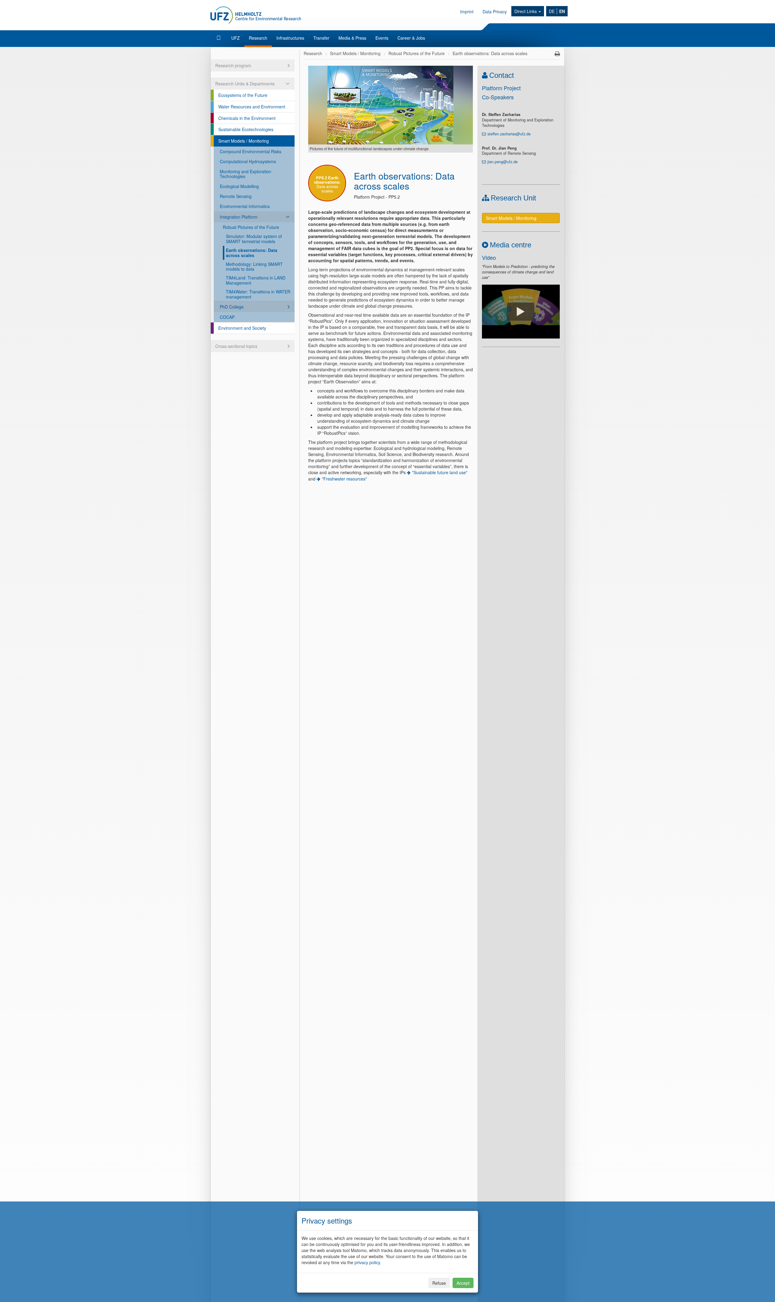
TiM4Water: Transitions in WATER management (258, 294)
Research (258, 38)
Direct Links (526, 11)
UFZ (235, 38)
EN (562, 11)
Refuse (439, 1283)
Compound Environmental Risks (250, 151)
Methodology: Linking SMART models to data (254, 266)
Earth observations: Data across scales (251, 252)
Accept (463, 1283)
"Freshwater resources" (344, 479)
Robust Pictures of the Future (251, 227)
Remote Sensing (236, 196)
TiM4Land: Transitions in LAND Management (255, 280)
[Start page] (219, 37)
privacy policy (367, 1262)
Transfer (321, 38)
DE (552, 11)
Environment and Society (242, 328)
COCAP (227, 317)
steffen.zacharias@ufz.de (509, 134)
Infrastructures (290, 38)
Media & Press (352, 38)
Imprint (466, 11)
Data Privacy (495, 11)
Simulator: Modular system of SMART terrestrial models (254, 238)
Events (381, 38)
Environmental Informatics (245, 206)
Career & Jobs (411, 38)
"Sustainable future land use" (439, 472)
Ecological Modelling (239, 186)
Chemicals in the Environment (246, 118)
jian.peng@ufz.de (502, 161)
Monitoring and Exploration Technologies (245, 174)
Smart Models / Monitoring (243, 141)
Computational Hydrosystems (248, 161)
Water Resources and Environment (251, 107)
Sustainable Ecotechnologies (245, 129)
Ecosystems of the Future (242, 95)
